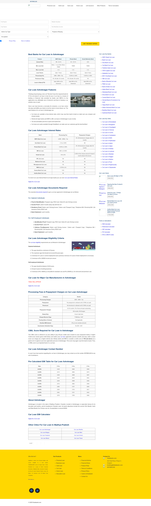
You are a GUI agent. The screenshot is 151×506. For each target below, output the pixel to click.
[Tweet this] (39, 443)
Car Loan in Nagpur (107, 156)
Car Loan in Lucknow (108, 151)
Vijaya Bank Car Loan (108, 104)
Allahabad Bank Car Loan (109, 92)
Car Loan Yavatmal (45, 435)
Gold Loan (59, 465)
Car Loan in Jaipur (107, 146)
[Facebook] (114, 1)
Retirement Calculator (108, 226)
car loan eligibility (36, 242)
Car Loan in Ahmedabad (109, 122)
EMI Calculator (106, 224)
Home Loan (59, 471)
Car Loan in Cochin (107, 132)
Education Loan (60, 473)
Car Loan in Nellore (107, 159)
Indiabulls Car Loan (107, 73)
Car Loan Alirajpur (45, 432)
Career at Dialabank (87, 473)
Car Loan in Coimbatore (109, 135)
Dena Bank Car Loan (108, 94)
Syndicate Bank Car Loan (109, 112)
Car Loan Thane (78, 438)
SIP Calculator (106, 229)
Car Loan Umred (78, 435)
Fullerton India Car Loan (109, 68)
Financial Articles (86, 460)
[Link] (34, 5)
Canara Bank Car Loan (108, 97)
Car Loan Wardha (78, 429)
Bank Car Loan (106, 60)
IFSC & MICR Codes (108, 234)
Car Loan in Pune (107, 162)
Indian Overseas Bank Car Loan (111, 107)
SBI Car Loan (106, 78)
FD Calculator (106, 232)
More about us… (31, 479)
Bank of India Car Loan (108, 86)
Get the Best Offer (90, 43)
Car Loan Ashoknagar (45, 429)
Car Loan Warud (45, 438)
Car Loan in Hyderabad (108, 140)
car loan (63, 336)
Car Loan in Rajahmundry (109, 164)
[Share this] (35, 443)
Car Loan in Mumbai (108, 154)
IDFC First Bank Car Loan (109, 76)
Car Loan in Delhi (107, 138)
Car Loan (59, 468)
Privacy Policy (12, 40)
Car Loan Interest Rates (71, 177)
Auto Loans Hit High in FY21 (115, 176)
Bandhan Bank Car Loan (109, 110)
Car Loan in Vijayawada (109, 167)
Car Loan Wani (78, 432)
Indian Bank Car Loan (108, 89)
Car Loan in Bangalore (108, 124)
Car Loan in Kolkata (107, 148)
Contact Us (84, 476)
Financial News (85, 463)
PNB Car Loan (106, 84)
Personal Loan (60, 460)
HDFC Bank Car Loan (108, 57)
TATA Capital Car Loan (108, 70)
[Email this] (30, 443)
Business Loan (60, 463)
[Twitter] (118, 1)
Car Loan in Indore (107, 143)
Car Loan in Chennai (108, 130)
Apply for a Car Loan (34, 181)
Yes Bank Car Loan (107, 65)
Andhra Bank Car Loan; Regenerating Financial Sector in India (113, 211)
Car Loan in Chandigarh (109, 127)
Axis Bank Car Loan (107, 62)
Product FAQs (85, 465)
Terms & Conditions (25, 40)
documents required (41, 192)
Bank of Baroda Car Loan (109, 81)
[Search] (121, 5)
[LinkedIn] (121, 1)
